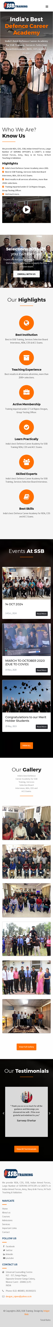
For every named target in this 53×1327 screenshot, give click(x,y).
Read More (42, 613)
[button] (1, 65)
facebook (10, 1246)
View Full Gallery (26, 1046)
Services (6, 1224)
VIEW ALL (27, 745)
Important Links (9, 1228)
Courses (6, 1216)
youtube (9, 1258)
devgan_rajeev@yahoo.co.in (19, 1296)
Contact (6, 1232)
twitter (9, 1250)
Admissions (7, 1220)
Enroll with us (26, 274)
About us (6, 1212)
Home (5, 1208)
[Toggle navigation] (47, 6)
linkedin (9, 1254)
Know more (26, 63)
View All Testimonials (26, 1149)
